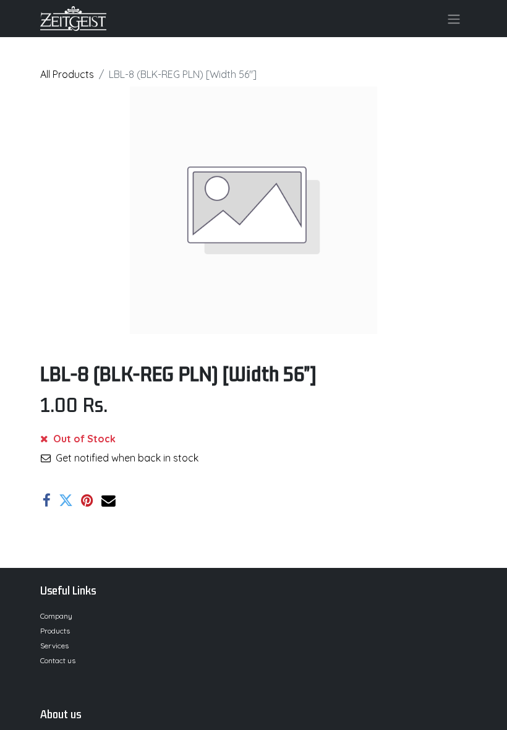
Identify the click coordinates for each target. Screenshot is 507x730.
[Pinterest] (87, 501)
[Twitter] (66, 501)
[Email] (108, 501)
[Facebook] (47, 501)
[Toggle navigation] (454, 18)
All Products (67, 74)
